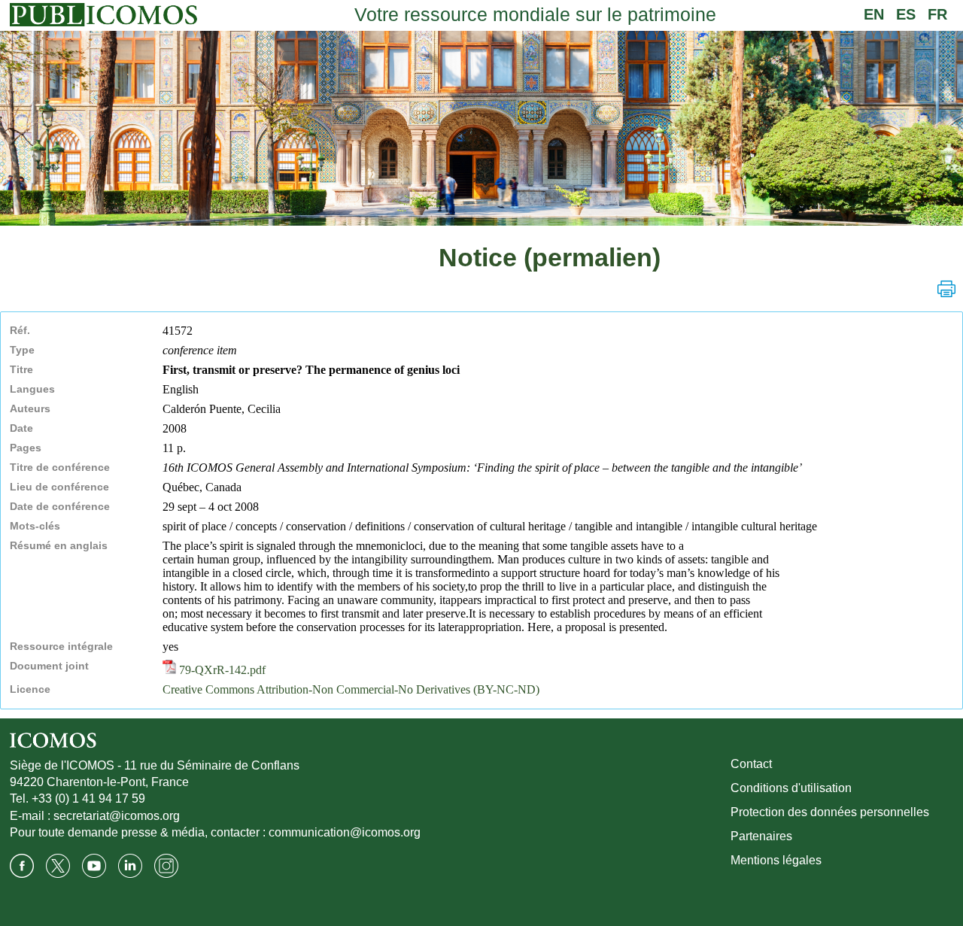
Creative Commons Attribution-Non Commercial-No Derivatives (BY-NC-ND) (351, 689)
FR (937, 14)
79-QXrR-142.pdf (221, 669)
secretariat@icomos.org (116, 815)
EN (874, 14)
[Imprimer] (946, 288)
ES (906, 14)
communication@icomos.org (345, 832)
